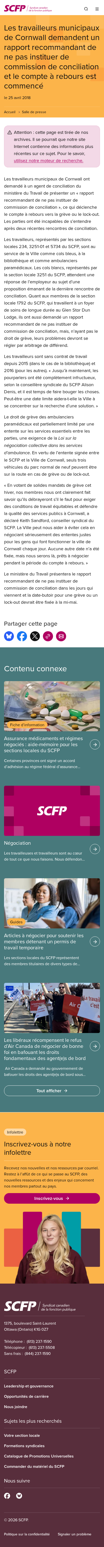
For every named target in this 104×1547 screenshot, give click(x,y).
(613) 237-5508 (42, 1347)
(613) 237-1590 (39, 1341)
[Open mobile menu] (97, 9)
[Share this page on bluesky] (9, 637)
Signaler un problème (74, 1534)
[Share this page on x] (35, 637)
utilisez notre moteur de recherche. (48, 160)
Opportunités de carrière (26, 1396)
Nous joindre (15, 1407)
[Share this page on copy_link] (48, 637)
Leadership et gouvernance (29, 1386)
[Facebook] (7, 1495)
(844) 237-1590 (38, 1353)
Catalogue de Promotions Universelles (39, 1456)
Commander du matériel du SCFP (34, 1466)
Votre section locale (22, 1435)
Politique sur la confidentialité (27, 1534)
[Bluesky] (19, 1495)
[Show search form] (86, 9)
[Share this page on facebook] (22, 637)
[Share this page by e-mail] (61, 637)
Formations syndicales (24, 1446)
